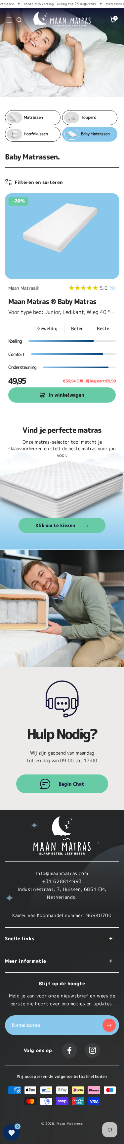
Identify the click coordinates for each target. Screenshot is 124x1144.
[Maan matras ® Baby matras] (62, 236)
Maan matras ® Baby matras (52, 301)
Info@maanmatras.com (62, 873)
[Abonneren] (109, 1025)
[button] (9, 20)
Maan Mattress (70, 1123)
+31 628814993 (62, 881)
